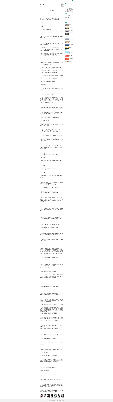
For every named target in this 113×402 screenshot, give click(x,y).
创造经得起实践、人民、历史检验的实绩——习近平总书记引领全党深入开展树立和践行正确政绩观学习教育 (69, 9)
